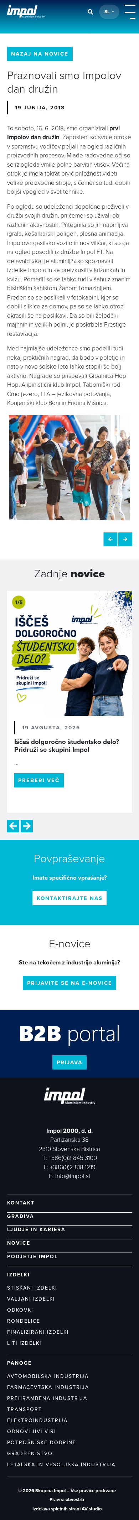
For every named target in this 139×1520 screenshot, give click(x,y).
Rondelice (23, 1321)
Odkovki (20, 1310)
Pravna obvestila (67, 1500)
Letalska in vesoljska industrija (61, 1465)
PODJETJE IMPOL (32, 1257)
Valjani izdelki (31, 1299)
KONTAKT (21, 1203)
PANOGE (19, 1363)
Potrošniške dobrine (41, 1443)
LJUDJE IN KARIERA (36, 1230)
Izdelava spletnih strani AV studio (67, 1509)
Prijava (69, 1062)
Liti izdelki (24, 1343)
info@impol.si (72, 1176)
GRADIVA (20, 1216)
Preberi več (39, 780)
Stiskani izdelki (32, 1288)
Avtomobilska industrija (48, 1376)
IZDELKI (18, 1275)
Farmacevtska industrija (48, 1387)
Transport (24, 1409)
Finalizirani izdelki (38, 1332)
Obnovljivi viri (31, 1431)
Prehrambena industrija (47, 1398)
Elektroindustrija (37, 1420)
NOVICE (18, 1243)
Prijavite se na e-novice (69, 983)
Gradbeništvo (30, 1454)
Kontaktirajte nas (70, 898)
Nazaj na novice (39, 54)
